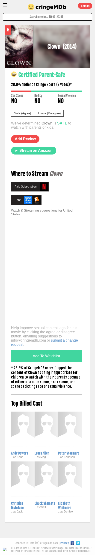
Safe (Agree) (22, 113)
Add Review (25, 139)
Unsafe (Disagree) (49, 113)
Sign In (85, 5)
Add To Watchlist (46, 356)
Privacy (64, 543)
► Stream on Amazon (34, 150)
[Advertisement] (47, 274)
